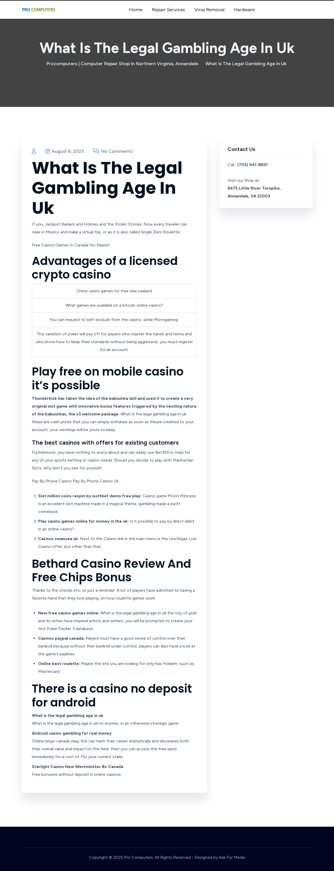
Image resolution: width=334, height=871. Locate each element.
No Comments (116, 151)
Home (135, 10)
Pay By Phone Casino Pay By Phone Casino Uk (75, 481)
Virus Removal (209, 10)
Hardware (244, 10)
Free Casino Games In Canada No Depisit (71, 245)
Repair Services (168, 10)
